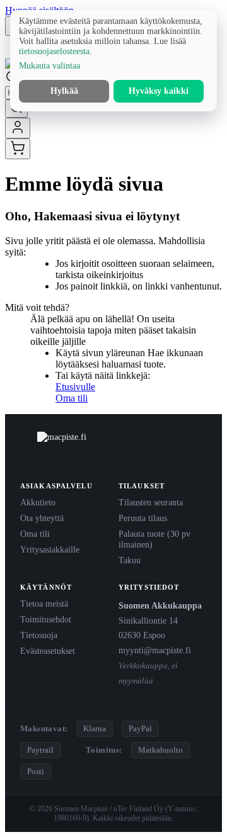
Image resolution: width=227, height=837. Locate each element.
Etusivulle (75, 386)
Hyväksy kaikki (159, 91)
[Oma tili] (17, 128)
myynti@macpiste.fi (155, 650)
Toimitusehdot (45, 619)
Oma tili (71, 398)
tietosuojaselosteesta (54, 51)
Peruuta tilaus (143, 518)
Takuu (130, 560)
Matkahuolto (160, 750)
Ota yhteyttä (42, 518)
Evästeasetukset (47, 651)
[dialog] (113, 60)
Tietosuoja (38, 635)
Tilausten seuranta (151, 502)
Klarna (94, 728)
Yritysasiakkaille (49, 549)
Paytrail (40, 750)
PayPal (140, 728)
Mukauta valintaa (49, 65)
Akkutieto (37, 502)
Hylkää (64, 91)
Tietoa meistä (44, 603)
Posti (35, 771)
